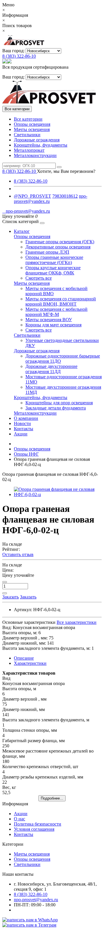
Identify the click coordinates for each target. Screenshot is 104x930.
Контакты (23, 428)
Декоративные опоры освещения (57, 246)
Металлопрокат (29, 150)
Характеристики (30, 663)
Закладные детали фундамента (55, 407)
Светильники (27, 134)
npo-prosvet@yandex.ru (26, 211)
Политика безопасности (37, 824)
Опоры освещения (32, 124)
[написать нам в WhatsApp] (30, 919)
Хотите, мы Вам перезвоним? (66, 171)
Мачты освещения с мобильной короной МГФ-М (56, 312)
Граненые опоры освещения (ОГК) (59, 241)
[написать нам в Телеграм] (29, 924)
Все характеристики (76, 622)
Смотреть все (38, 278)
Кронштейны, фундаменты (40, 145)
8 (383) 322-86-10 (19, 56)
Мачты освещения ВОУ (48, 319)
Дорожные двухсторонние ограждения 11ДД (51, 369)
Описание (24, 658)
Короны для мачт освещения (53, 324)
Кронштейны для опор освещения (59, 402)
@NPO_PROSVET (32, 196)
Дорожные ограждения (37, 139)
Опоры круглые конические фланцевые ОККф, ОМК (53, 270)
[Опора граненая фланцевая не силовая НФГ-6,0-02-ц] (58, 494)
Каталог (22, 231)
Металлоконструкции (35, 155)
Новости (22, 423)
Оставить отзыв (18, 554)
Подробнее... (52, 798)
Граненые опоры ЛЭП (47, 252)
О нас (19, 818)
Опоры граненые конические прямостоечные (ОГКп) (54, 260)
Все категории (28, 119)
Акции (20, 433)
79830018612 (65, 196)
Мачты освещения (32, 129)
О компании (26, 418)
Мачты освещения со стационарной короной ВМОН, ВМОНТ (60, 301)
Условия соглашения (34, 829)
